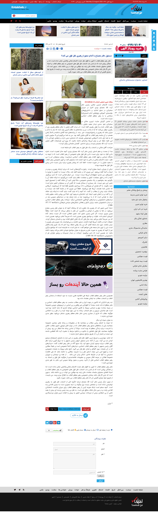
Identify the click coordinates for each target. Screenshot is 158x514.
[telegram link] (19, 490)
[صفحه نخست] (154, 32)
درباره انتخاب (117, 497)
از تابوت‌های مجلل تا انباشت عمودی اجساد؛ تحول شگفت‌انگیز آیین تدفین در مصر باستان (70, 31)
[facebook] (51, 422)
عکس (49, 21)
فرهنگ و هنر (92, 21)
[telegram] (15, 21)
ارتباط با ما (109, 497)
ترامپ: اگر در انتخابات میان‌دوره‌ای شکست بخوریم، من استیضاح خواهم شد (130, 140)
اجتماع (107, 21)
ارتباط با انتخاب (56, 2)
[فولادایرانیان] (79, 246)
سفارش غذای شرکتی (140, 266)
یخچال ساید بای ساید (139, 199)
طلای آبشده (143, 294)
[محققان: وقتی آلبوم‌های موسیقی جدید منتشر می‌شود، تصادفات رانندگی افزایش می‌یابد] (27, 138)
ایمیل (102, 449)
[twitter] (11, 21)
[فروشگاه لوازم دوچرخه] (79, 266)
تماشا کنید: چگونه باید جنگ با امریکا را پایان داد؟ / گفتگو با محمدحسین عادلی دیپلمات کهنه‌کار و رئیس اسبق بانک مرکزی (114, 32)
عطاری (145, 223)
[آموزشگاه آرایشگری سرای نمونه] (79, 284)
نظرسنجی (14, 2)
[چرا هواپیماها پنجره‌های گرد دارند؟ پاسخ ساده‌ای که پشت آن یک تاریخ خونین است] (27, 112)
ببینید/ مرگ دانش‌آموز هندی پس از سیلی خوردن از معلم (130, 134)
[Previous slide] (122, 55)
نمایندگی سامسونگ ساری (138, 228)
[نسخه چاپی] (47, 48)
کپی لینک (86, 409)
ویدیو (55, 21)
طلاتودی (144, 247)
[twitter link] (15, 490)
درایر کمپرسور (142, 237)
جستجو (59, 497)
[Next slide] (116, 55)
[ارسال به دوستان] (51, 48)
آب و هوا (41, 2)
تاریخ (119, 21)
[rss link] (23, 490)
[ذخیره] (54, 49)
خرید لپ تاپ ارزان (140, 209)
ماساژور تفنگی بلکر (140, 218)
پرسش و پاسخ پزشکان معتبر (137, 190)
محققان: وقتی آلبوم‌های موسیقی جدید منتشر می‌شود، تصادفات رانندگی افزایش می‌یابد (27, 152)
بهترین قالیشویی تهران (139, 280)
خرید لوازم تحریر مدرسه (138, 195)
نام (103, 443)
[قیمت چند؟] (154, 36)
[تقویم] (154, 44)
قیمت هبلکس (142, 256)
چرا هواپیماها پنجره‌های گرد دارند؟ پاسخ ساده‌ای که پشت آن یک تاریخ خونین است (24, 30)
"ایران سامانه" (108, 504)
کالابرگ (144, 242)
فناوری (100, 21)
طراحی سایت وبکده (140, 270)
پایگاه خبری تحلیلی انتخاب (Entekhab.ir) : (98, 102)
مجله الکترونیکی (75, 497)
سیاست (133, 21)
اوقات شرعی (33, 2)
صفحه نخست (142, 21)
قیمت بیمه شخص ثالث (138, 261)
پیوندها (48, 2)
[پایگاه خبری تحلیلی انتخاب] (138, 10)
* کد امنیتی (100, 472)
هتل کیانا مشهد (141, 213)
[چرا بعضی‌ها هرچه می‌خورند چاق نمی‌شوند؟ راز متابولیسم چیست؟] (27, 86)
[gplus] (55, 422)
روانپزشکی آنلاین (141, 299)
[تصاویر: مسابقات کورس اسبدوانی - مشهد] (131, 68)
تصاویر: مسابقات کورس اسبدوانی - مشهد (131, 80)
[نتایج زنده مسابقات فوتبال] (154, 48)
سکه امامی (143, 285)
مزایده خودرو (142, 275)
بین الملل (126, 21)
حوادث (83, 21)
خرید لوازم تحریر (141, 204)
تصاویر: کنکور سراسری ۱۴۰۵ (137, 145)
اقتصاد (113, 21)
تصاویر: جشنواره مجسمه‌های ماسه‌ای (135, 181)
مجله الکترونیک (23, 2)
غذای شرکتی (143, 232)
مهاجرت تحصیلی (141, 251)
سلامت (61, 21)
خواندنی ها (69, 21)
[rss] (20, 21)
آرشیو (53, 497)
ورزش (77, 21)
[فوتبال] (154, 40)
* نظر (102, 454)
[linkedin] (58, 422)
